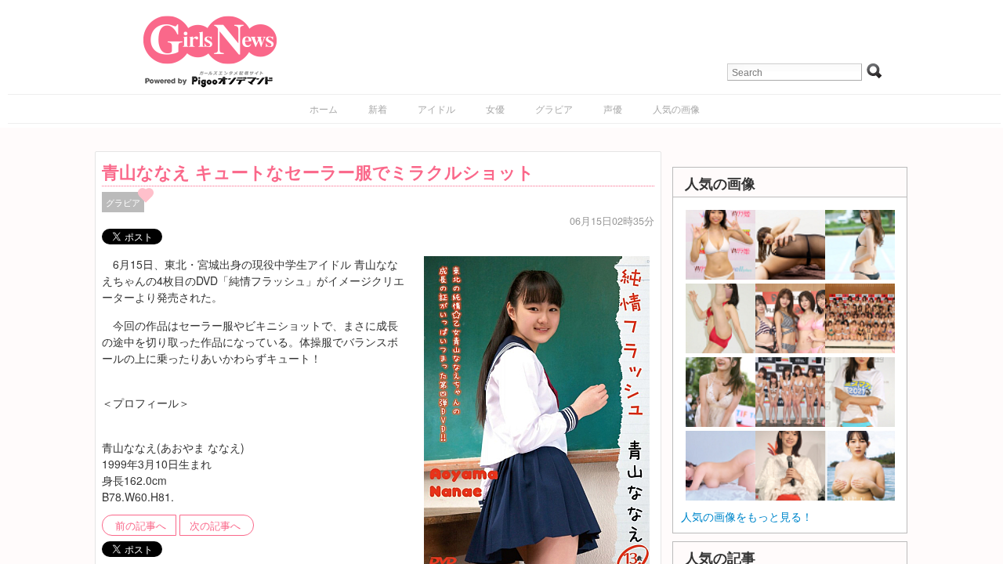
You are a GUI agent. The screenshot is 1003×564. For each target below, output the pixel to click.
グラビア (554, 108)
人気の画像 (676, 108)
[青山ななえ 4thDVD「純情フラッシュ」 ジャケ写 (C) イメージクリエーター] (537, 414)
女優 (495, 108)
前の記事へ (140, 526)
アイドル (436, 108)
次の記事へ (215, 526)
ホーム (324, 108)
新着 (377, 108)
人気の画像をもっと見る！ (747, 516)
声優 (612, 108)
